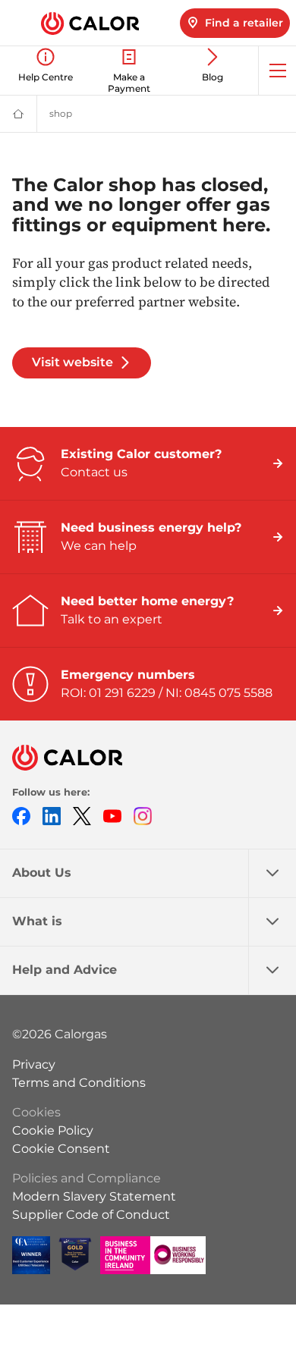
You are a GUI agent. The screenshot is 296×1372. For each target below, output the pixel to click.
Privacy (33, 1064)
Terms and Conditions (79, 1082)
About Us (41, 872)
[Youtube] (112, 815)
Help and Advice (64, 969)
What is (37, 921)
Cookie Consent (61, 1148)
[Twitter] (82, 815)
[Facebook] (21, 815)
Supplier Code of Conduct (91, 1214)
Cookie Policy (52, 1130)
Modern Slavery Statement (94, 1196)
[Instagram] (143, 815)
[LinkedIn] (52, 815)
